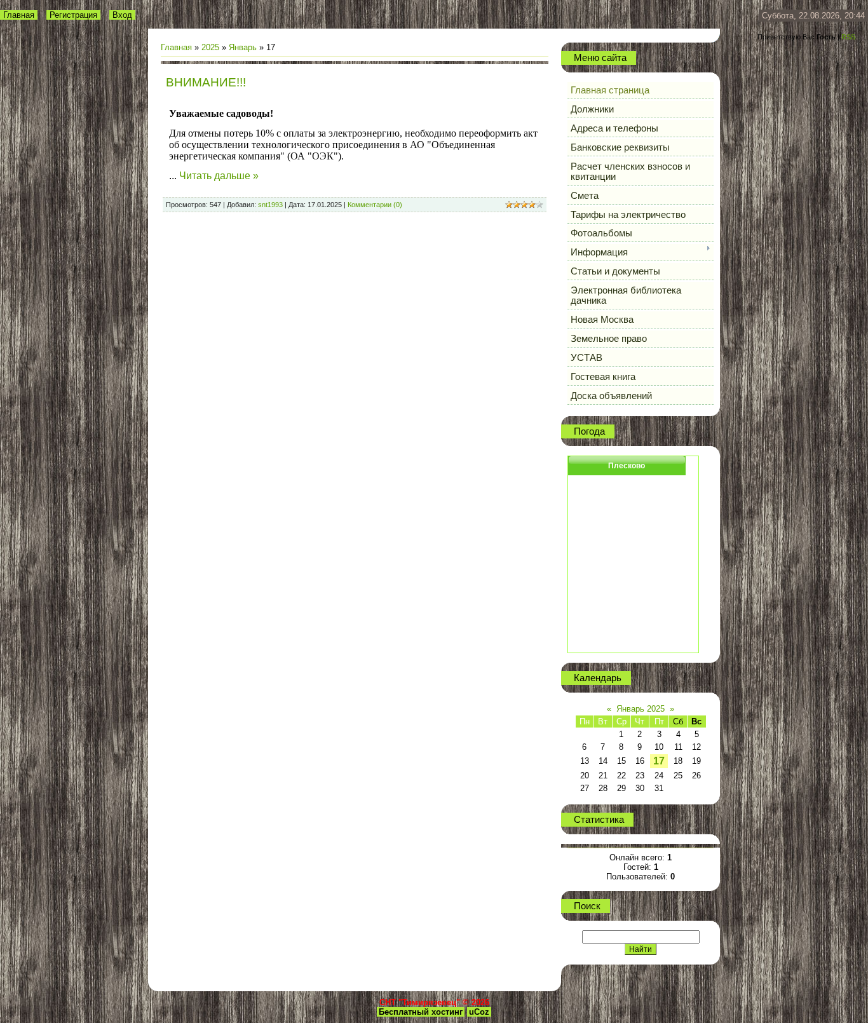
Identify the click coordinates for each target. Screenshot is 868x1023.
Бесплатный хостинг (421, 1012)
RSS (848, 37)
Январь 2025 (640, 709)
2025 (210, 47)
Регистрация (73, 15)
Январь (243, 47)
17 (659, 760)
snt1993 (270, 204)
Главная (18, 15)
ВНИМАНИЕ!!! (206, 82)
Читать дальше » (219, 175)
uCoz (479, 1012)
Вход (122, 15)
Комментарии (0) (375, 204)
